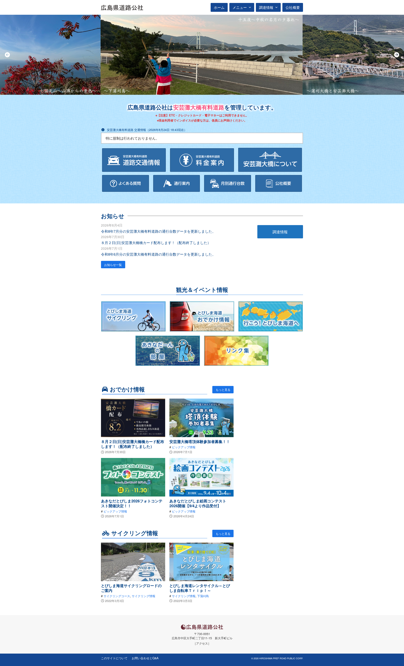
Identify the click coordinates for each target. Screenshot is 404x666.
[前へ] (7, 54)
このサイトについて (114, 658)
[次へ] (396, 54)
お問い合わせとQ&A (145, 658)
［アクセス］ (202, 643)
